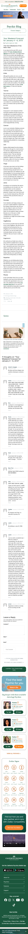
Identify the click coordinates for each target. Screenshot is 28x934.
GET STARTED (23, 5)
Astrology (7, 297)
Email (5, 642)
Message (20, 746)
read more (2, 350)
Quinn (6, 316)
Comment (6, 624)
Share (9, 301)
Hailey (14, 737)
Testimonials (13, 9)
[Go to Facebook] (5, 900)
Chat (18, 712)
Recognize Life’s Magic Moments (13, 662)
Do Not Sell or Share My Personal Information (14, 923)
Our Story (6, 9)
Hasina (14, 703)
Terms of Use (15, 921)
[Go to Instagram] (9, 900)
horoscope (12, 297)
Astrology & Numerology (10, 295)
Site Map (22, 921)
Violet (14, 720)
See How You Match (14, 827)
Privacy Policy (7, 921)
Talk (8, 712)
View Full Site (13, 912)
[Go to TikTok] (14, 905)
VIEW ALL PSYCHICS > (13, 753)
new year (18, 297)
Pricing (19, 9)
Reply (9, 374)
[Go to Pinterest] (22, 900)
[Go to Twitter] (13, 900)
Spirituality (6, 299)
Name (5, 636)
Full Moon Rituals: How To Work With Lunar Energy (10, 340)
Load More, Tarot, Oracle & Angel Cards (14, 669)
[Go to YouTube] (18, 900)
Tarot (10, 299)
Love (23, 9)
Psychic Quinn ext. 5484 (11, 43)
